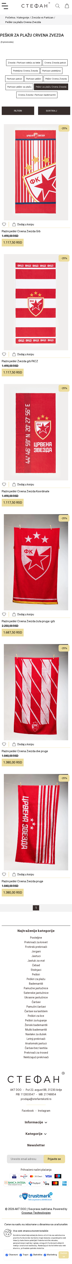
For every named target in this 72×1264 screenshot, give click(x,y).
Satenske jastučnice (36, 992)
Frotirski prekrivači (36, 946)
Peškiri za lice (36, 1015)
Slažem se (63, 1255)
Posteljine (36, 937)
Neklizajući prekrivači (36, 1057)
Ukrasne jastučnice (36, 997)
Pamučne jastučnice (36, 988)
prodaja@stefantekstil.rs (36, 1099)
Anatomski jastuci (36, 1043)
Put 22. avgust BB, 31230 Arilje (44, 1089)
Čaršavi (36, 1002)
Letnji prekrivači (36, 1038)
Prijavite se (54, 1159)
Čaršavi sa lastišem (36, 1011)
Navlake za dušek (36, 1034)
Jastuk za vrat (36, 960)
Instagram (44, 1110)
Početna (10, 17)
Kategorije (23, 17)
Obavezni (13, 1254)
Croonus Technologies (36, 1212)
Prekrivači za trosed (36, 1052)
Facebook (28, 1110)
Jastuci (36, 956)
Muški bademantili (36, 1029)
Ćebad (36, 965)
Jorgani (36, 951)
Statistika (37, 1254)
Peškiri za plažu (36, 979)
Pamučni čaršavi (36, 1006)
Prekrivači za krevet (36, 942)
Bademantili (36, 983)
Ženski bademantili (36, 1025)
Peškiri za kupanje (36, 1020)
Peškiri (36, 974)
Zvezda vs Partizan (42, 17)
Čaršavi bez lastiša (36, 1048)
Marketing (52, 1254)
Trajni (25, 1254)
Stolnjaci (36, 969)
